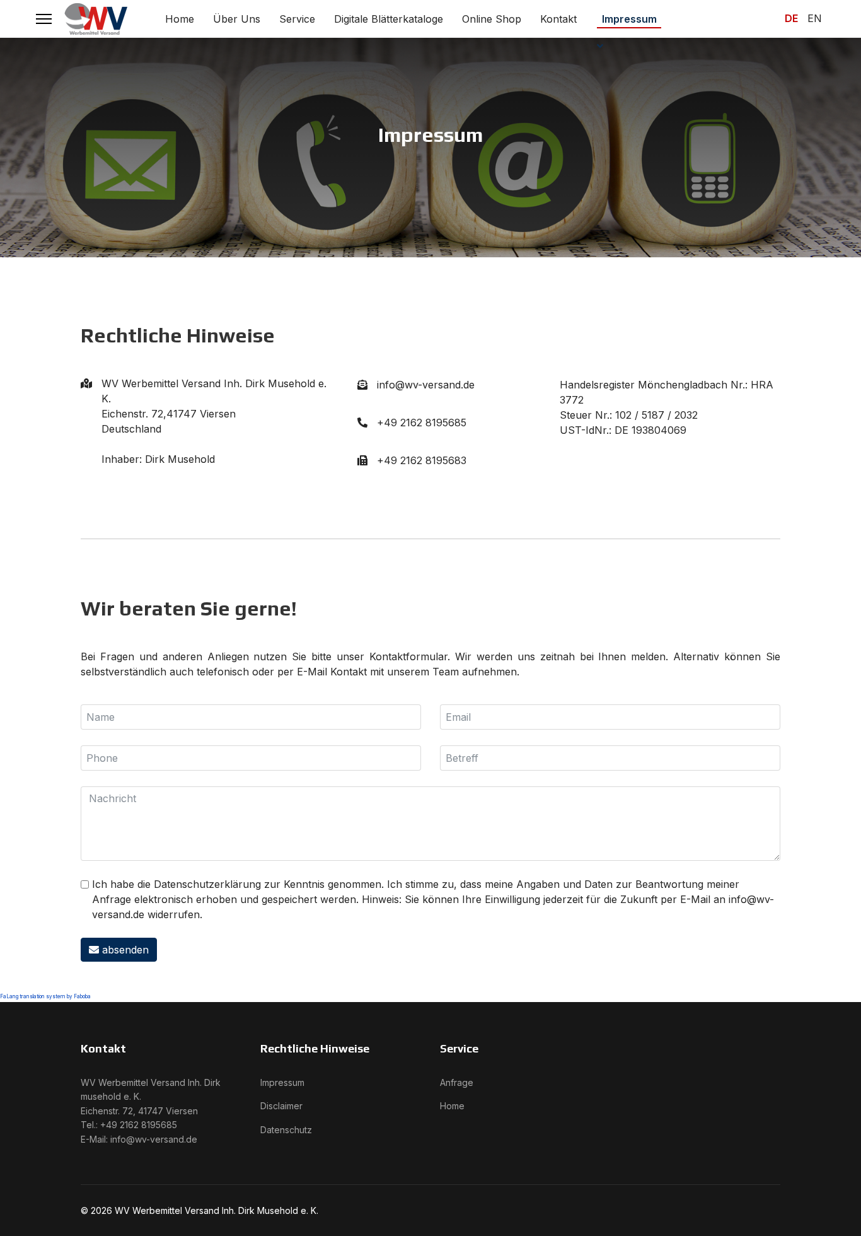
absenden (124, 949)
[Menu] (44, 19)
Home (179, 19)
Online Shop (491, 19)
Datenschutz (286, 1129)
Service (297, 19)
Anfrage (456, 1082)
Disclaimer (281, 1105)
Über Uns (236, 19)
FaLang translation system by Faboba (45, 996)
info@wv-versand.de (153, 1139)
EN (814, 18)
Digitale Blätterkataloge (388, 19)
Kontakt (558, 19)
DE (791, 18)
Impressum (629, 19)
